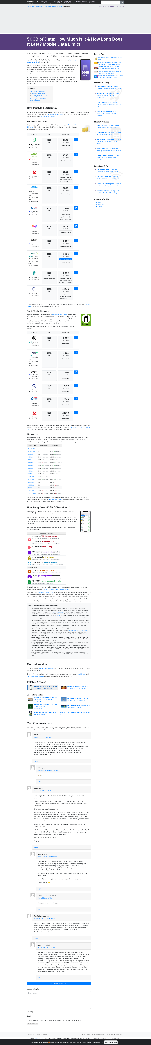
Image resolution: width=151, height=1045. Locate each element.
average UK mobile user (45, 592)
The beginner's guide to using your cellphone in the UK (109, 104)
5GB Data (30, 465)
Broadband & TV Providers (92, 2)
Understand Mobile (37, 6)
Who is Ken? (87, 1034)
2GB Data (30, 457)
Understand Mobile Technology (45, 2)
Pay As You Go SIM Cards (38, 95)
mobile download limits (46, 668)
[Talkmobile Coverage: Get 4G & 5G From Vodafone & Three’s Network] (96, 72)
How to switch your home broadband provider (107, 113)
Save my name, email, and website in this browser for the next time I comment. (55, 1020)
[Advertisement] (75, 21)
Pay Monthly (82, 674)
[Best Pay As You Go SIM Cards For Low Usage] (96, 58)
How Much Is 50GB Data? (36, 91)
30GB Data (31, 482)
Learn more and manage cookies (61, 1042)
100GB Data (31, 490)
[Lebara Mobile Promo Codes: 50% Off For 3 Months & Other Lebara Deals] (96, 76)
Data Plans (48, 6)
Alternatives (34, 97)
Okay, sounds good (111, 1042)
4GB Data (30, 462)
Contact (110, 1034)
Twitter (100, 206)
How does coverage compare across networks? (108, 95)
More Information (34, 100)
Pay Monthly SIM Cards (37, 93)
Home (29, 6)
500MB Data (31, 451)
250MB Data (31, 448)
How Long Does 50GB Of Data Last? (39, 99)
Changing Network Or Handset (81, 2)
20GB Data (31, 479)
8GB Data (30, 471)
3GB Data (30, 460)
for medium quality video (57, 612)
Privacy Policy (119, 1034)
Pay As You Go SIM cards (35, 676)
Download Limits (57, 6)
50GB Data (31, 488)
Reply (36, 761)
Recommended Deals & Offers (57, 2)
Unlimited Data (32, 493)
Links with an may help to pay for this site (111, 6)
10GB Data (31, 474)
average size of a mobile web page (77, 630)
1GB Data (30, 454)
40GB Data (31, 485)
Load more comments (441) (59, 983)
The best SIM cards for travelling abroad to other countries (108, 158)
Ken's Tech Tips (32, 2)
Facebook (101, 204)
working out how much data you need (55, 589)
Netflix (58, 615)
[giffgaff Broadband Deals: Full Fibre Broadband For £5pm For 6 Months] (96, 67)
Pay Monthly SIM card (55, 114)
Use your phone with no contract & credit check (109, 141)
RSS (99, 202)
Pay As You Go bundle (47, 116)
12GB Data (31, 476)
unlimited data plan (55, 499)
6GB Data (30, 468)
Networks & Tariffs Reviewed (69, 2)
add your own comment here (59, 730)
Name (29, 1012)
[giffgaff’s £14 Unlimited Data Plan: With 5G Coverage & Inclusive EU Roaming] (96, 63)
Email (29, 1016)
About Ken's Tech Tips (99, 1034)
